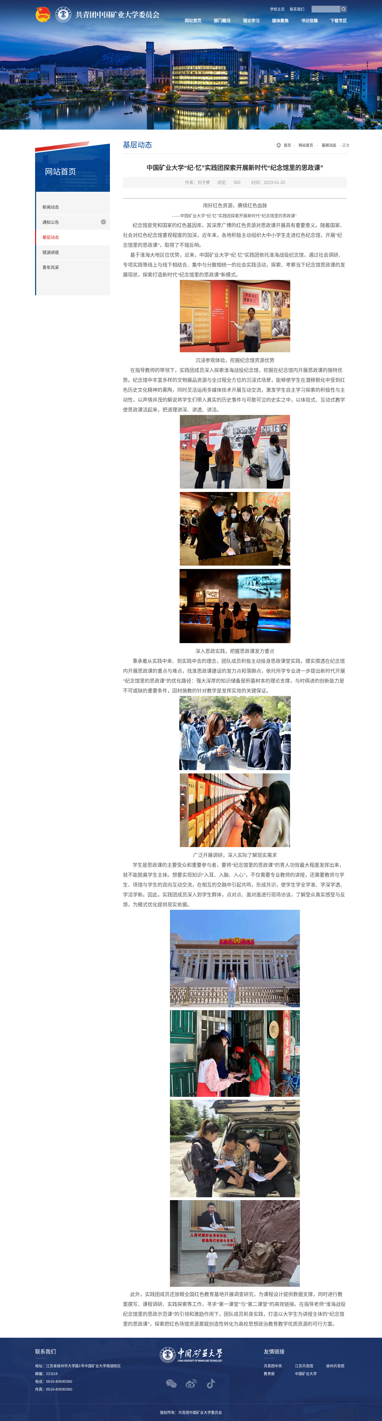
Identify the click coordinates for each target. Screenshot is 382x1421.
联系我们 (297, 9)
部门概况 (222, 20)
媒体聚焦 (280, 20)
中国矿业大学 (306, 1374)
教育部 (269, 1374)
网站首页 (193, 20)
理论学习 (251, 20)
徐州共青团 (335, 1366)
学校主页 (277, 9)
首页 (287, 145)
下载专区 (338, 20)
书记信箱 (309, 20)
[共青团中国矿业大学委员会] (97, 16)
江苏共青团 (304, 1366)
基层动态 (329, 145)
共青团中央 (273, 1366)
